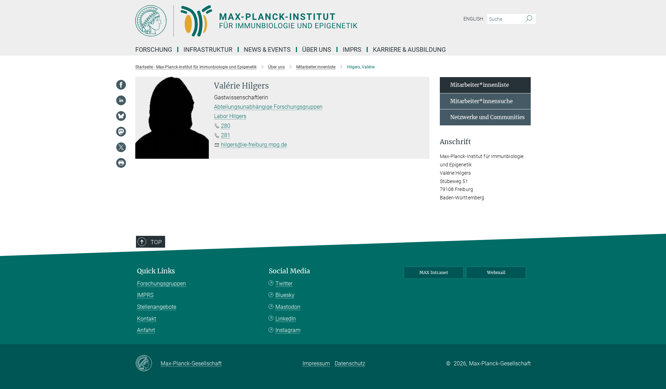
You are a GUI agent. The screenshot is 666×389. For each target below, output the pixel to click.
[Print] (121, 163)
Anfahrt (146, 330)
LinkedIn (285, 318)
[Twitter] (121, 147)
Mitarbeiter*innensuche (481, 101)
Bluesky (284, 295)
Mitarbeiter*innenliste (479, 85)
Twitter (283, 283)
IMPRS (352, 49)
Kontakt (146, 318)
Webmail (496, 272)
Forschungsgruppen (161, 283)
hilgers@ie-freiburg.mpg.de (254, 144)
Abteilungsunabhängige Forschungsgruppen (268, 107)
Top (156, 242)
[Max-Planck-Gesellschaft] (148, 363)
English (473, 19)
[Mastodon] (121, 131)
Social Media (289, 271)
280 (225, 126)
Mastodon (287, 307)
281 (225, 135)
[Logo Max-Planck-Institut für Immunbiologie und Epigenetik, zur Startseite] (265, 20)
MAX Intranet (433, 272)
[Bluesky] (121, 116)
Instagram (287, 330)
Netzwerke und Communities (487, 117)
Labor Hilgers (230, 116)
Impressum (316, 363)
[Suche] (529, 19)
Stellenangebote (156, 307)
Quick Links (156, 271)
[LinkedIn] (121, 100)
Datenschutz (350, 363)
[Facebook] (121, 85)
